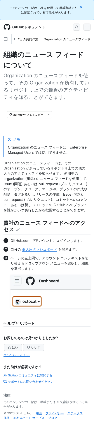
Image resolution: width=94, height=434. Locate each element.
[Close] (81, 7)
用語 (39, 413)
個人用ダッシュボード (39, 249)
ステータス (75, 413)
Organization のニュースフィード (67, 39)
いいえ (35, 347)
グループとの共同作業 (23, 39)
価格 (6, 418)
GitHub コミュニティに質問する (30, 375)
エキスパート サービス (29, 418)
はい (15, 347)
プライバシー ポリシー (16, 355)
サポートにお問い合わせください (31, 381)
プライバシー (54, 413)
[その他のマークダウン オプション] (48, 114)
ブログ (52, 418)
